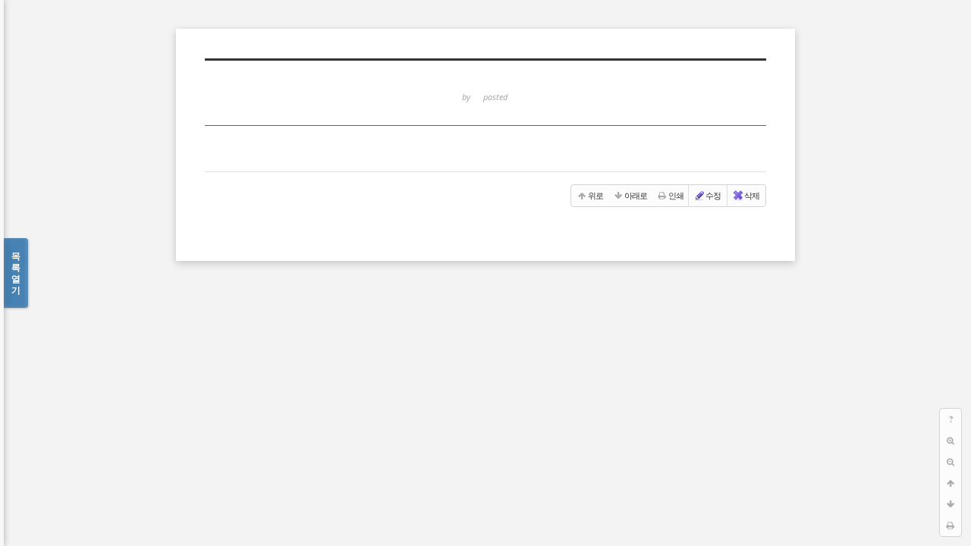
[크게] (950, 440)
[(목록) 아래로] (950, 504)
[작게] (950, 461)
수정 (713, 195)
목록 (15, 273)
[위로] (950, 483)
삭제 (751, 195)
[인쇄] (950, 525)
